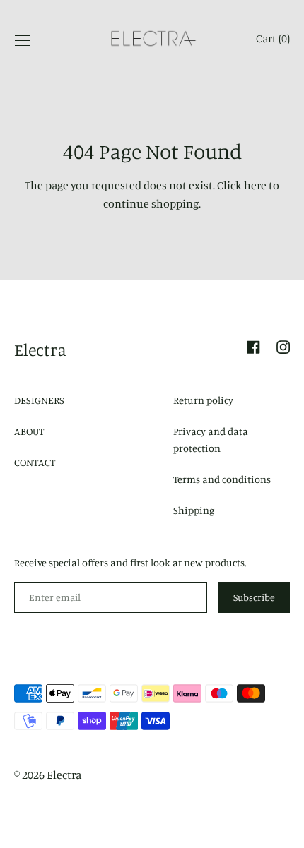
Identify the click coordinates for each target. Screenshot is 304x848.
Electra (40, 349)
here (255, 185)
